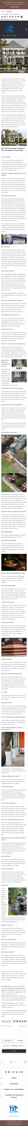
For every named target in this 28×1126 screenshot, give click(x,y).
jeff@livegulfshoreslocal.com (9, 996)
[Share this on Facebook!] (14, 1021)
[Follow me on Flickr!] (18, 16)
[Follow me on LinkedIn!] (10, 16)
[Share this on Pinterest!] (22, 1021)
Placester (18, 1124)
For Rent (20, 1040)
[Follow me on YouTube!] (15, 16)
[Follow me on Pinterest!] (13, 16)
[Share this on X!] (17, 1021)
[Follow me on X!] (5, 16)
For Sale (7, 1040)
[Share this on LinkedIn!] (19, 1021)
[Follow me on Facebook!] (2, 16)
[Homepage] (9, 28)
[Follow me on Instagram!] (7, 16)
